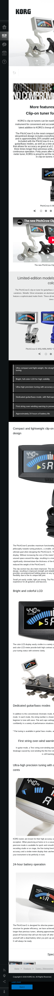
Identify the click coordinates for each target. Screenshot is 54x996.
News (5, 970)
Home (5, 27)
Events (5, 53)
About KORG (5, 991)
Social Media (5, 982)
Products (5, 36)
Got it (22, 987)
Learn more (16, 982)
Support (5, 62)
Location (5, 976)
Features (5, 44)
